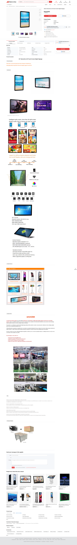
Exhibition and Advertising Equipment (20, 6)
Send (13, 467)
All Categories (9, 4)
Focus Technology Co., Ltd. (32, 541)
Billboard (8, 527)
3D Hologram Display (41, 514)
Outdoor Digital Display (25, 516)
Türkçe (56, 539)
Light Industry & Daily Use (12, 6)
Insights (61, 538)
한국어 (46, 539)
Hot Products (16, 538)
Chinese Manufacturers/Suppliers (28, 538)
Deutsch (37, 539)
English (18, 539)
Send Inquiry (50, 15)
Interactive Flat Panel (9, 516)
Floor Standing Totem (41, 516)
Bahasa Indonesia (63, 539)
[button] (51, 43)
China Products (21, 538)
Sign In (45, 36)
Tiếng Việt (59, 539)
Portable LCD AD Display (58, 514)
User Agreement (43, 541)
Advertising (13, 527)
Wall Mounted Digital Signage (59, 516)
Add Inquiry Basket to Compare (24, 37)
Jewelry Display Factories (28, 531)
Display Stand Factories (20, 531)
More (7, 535)
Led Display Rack (60, 531)
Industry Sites (44, 538)
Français (27, 539)
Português (23, 539)
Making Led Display (53, 531)
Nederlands (40, 539)
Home (7, 6)
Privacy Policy (51, 541)
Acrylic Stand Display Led (10, 533)
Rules (70, 4)
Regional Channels (49, 538)
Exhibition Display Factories (38, 531)
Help (54, 4)
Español (20, 539)
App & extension (59, 4)
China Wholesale (35, 538)
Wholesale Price (40, 538)
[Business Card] (69, 45)
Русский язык (30, 539)
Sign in (70, 2)
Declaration (47, 541)
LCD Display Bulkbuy (19, 533)
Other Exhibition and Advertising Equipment (31, 6)
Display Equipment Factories (11, 531)
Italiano (34, 539)
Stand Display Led (46, 531)
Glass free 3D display (9, 514)
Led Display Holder (66, 531)
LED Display (24, 514)
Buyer (50, 4)
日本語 (48, 539)
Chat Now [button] (64, 15)
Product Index (54, 538)
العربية (43, 539)
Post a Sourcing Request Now (31, 467)
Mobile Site (58, 538)
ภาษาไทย (53, 539)
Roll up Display (18, 527)
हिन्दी (50, 539)
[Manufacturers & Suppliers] (11, 2)
